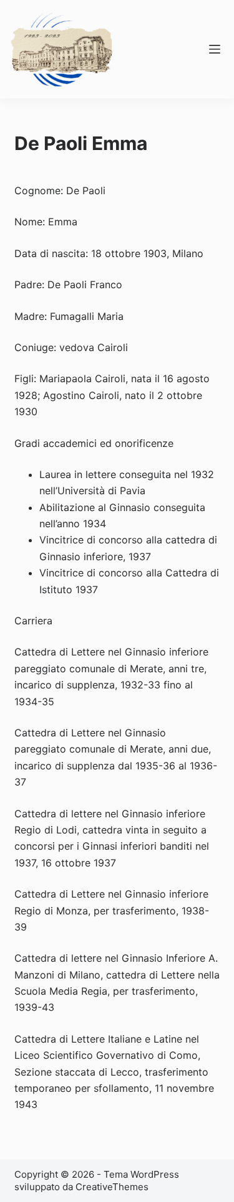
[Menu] (214, 49)
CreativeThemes (112, 1187)
